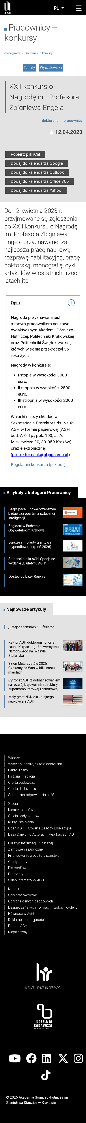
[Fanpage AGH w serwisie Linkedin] (47, 1059)
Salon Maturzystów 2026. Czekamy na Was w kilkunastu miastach (31, 667)
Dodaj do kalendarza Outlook (37, 172)
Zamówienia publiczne (25, 849)
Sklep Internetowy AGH (26, 880)
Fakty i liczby (18, 770)
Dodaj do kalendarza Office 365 (40, 181)
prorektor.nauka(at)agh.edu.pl (40, 454)
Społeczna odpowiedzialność (31, 795)
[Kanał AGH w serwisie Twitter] (63, 1059)
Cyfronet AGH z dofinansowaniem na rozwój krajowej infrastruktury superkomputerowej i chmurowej (34, 684)
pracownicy (73, 121)
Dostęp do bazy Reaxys (26, 576)
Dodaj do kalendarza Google (37, 163)
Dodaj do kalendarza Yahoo (36, 190)
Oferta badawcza (21, 782)
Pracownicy (31, 53)
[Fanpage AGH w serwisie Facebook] (31, 1059)
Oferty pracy (17, 862)
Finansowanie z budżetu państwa (34, 855)
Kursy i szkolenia (21, 822)
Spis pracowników (22, 895)
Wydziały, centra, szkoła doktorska (35, 764)
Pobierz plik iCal (25, 154)
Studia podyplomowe (24, 816)
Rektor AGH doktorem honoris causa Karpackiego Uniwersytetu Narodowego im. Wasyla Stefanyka (33, 649)
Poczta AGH (17, 926)
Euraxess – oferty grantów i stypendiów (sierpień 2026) (29, 544)
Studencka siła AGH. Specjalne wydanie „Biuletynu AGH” (31, 561)
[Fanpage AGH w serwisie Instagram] (79, 1059)
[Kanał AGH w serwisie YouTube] (15, 1059)
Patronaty (15, 874)
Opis (15, 302)
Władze (14, 758)
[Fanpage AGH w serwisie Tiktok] (46, 1075)
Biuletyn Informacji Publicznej (30, 843)
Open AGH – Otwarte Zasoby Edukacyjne (40, 828)
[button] (79, 8)
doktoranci (51, 121)
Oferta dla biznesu (22, 789)
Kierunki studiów (20, 810)
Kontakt (14, 889)
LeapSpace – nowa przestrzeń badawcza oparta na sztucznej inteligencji (32, 513)
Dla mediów (17, 868)
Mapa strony (18, 932)
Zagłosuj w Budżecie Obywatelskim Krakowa (26, 528)
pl (57, 8)
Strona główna (12, 53)
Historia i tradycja (21, 776)
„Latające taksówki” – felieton (31, 627)
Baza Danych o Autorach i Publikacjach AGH (42, 834)
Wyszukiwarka (51, 68)
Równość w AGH (21, 913)
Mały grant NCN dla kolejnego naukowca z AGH (31, 699)
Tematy (29, 68)
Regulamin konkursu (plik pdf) (38, 464)
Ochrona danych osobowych (30, 901)
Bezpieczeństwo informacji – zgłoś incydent (42, 907)
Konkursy (47, 53)
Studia (13, 804)
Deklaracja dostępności (26, 920)
